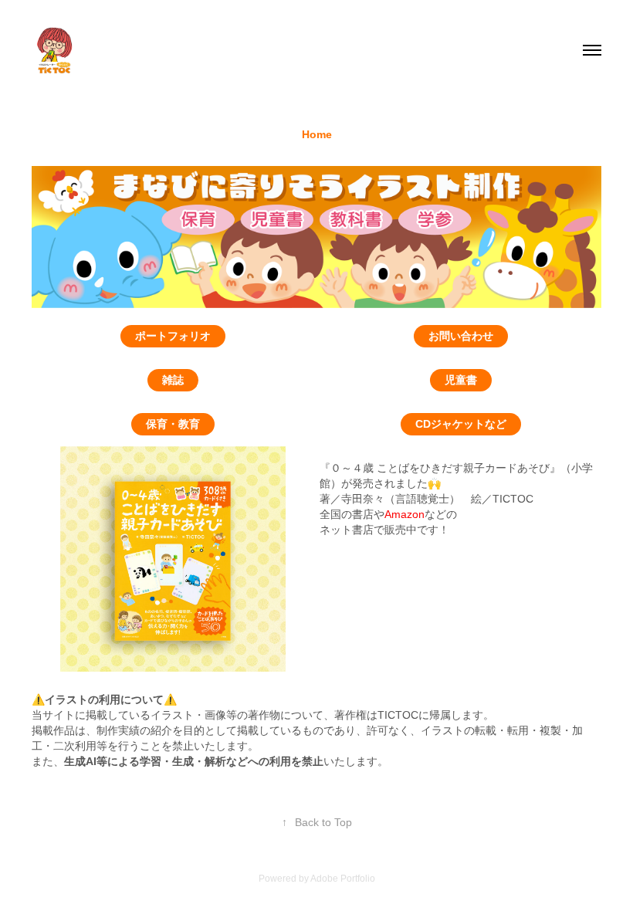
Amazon (404, 514)
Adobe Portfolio (342, 878)
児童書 (461, 380)
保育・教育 (173, 424)
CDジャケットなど (460, 424)
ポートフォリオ (173, 336)
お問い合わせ (460, 336)
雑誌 (173, 380)
